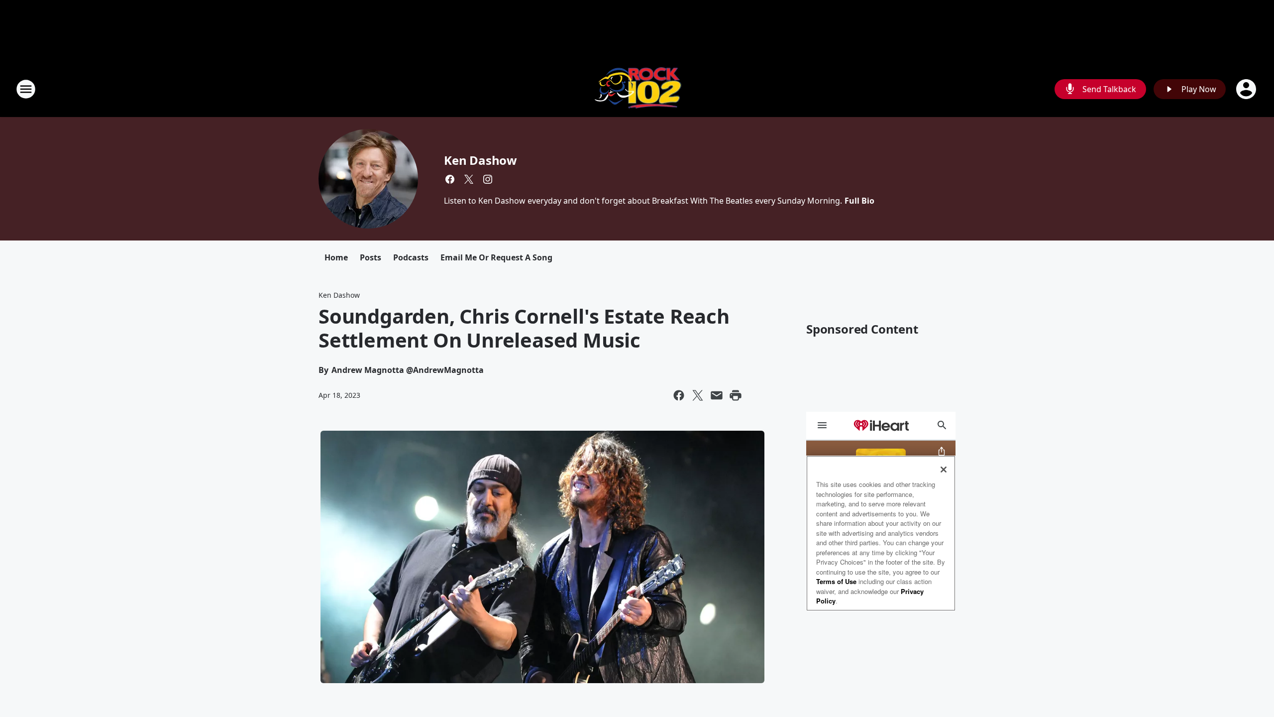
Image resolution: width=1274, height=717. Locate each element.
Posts (370, 257)
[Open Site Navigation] (26, 89)
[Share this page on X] (698, 395)
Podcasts (410, 257)
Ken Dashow (480, 160)
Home (336, 257)
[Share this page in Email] (717, 395)
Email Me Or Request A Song (496, 257)
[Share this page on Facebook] (679, 395)
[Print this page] (736, 395)
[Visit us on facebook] (450, 179)
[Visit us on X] (469, 179)
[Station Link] (637, 89)
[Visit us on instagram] (488, 179)
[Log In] (1247, 89)
